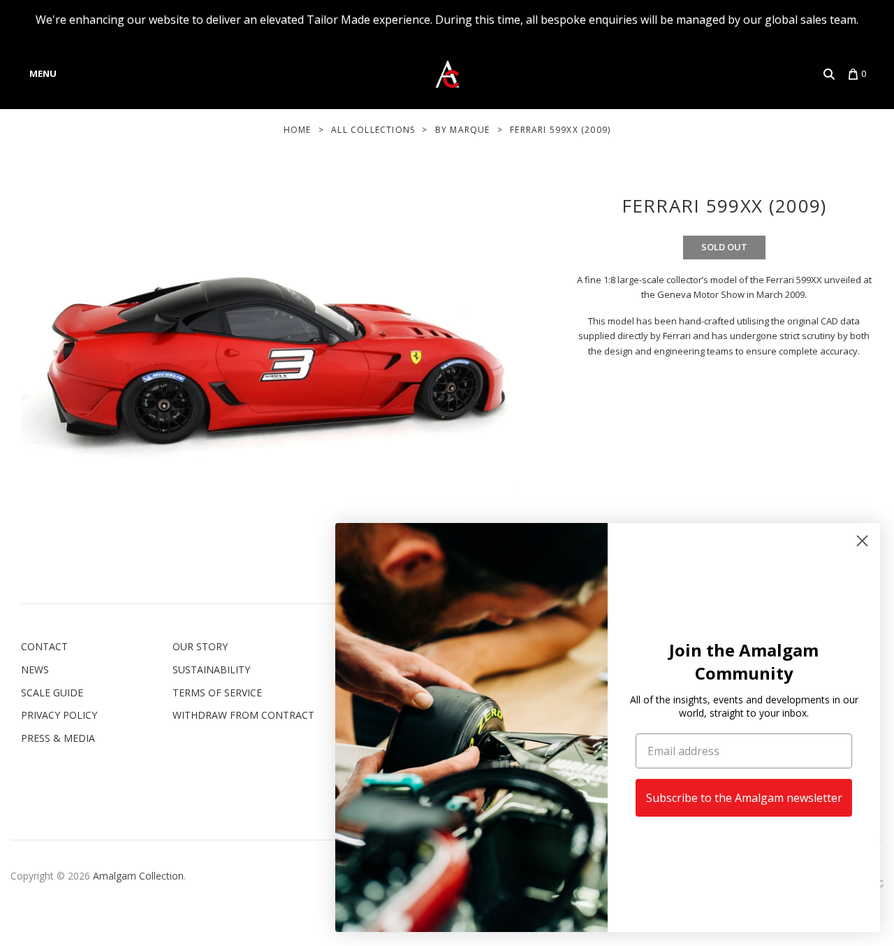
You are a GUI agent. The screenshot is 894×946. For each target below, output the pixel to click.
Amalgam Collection (138, 875)
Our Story (200, 646)
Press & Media (58, 738)
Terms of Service (217, 692)
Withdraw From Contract (243, 715)
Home (298, 130)
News (35, 669)
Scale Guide (52, 692)
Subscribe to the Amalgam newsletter (744, 797)
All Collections (373, 130)
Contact (44, 646)
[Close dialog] (862, 541)
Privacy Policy (59, 715)
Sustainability (211, 669)
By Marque (462, 130)
